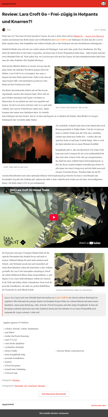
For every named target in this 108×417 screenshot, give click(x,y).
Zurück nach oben (98, 405)
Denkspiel (19, 386)
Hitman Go (78, 36)
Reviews (16, 380)
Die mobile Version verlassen (54, 413)
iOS (25, 386)
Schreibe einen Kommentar (54, 394)
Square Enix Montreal (94, 36)
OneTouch (32, 386)
